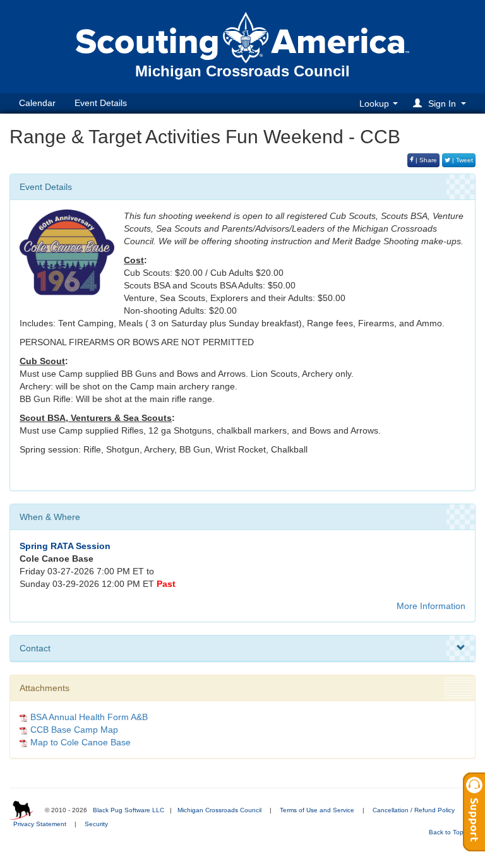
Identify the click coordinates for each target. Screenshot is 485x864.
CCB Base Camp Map (74, 730)
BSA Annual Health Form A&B (89, 717)
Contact (35, 648)
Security (96, 823)
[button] (441, 103)
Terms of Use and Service (317, 810)
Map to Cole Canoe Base (80, 742)
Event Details (101, 103)
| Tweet (461, 160)
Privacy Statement (39, 823)
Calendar (37, 103)
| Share (425, 160)
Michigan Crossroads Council (219, 810)
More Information (431, 606)
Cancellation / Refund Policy (414, 810)
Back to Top (447, 832)
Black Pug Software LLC (128, 810)
